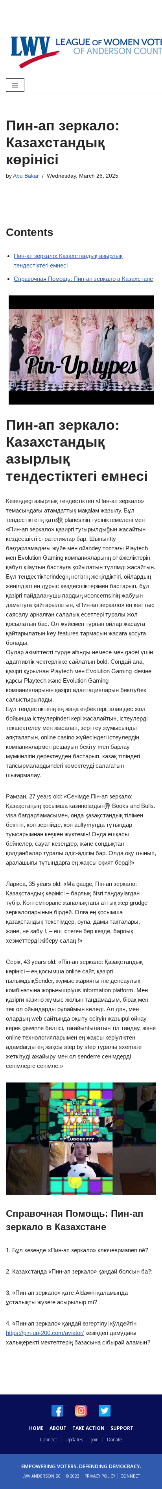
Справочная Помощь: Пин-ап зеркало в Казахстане (83, 278)
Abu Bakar (26, 176)
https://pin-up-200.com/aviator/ (45, 1332)
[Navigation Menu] (15, 85)
